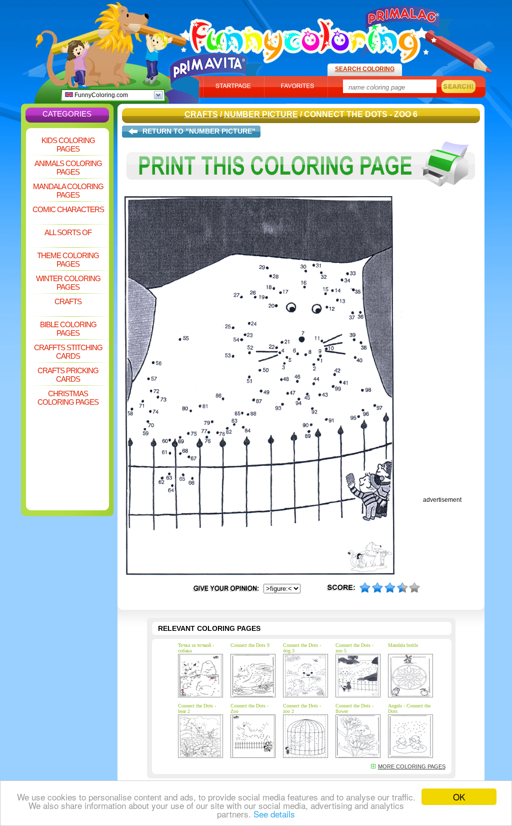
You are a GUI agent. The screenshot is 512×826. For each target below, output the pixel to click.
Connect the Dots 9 (250, 645)
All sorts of (68, 232)
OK (459, 796)
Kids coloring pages (68, 144)
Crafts (68, 301)
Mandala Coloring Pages (68, 190)
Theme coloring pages (68, 259)
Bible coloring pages (68, 328)
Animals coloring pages (68, 167)
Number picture (261, 114)
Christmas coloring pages (68, 397)
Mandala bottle (403, 645)
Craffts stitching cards (68, 351)
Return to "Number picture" (199, 131)
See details (274, 813)
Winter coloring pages (68, 282)
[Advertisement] (68, 432)
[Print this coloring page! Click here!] (301, 194)
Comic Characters (68, 209)
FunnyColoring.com (100, 95)
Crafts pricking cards (68, 374)
